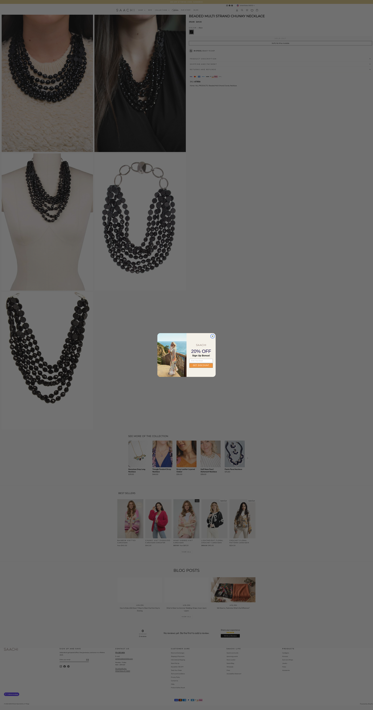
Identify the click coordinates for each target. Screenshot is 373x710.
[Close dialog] (212, 336)
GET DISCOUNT (201, 365)
